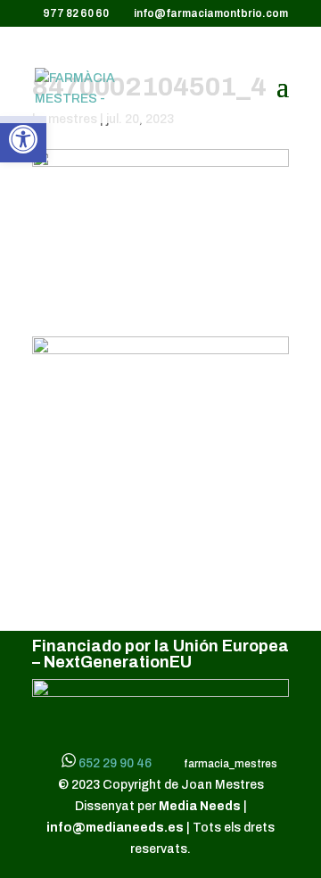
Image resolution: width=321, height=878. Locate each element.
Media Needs (201, 806)
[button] (23, 139)
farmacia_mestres (228, 764)
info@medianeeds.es (115, 827)
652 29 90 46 (115, 763)
